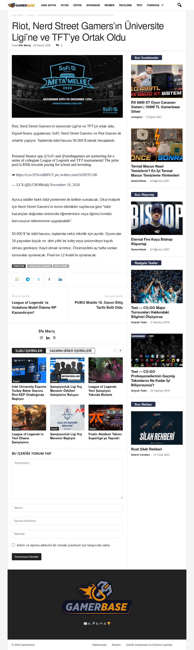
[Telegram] (27, 279)
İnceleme (125, 5)
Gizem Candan (140, 454)
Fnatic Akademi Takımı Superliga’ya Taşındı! (105, 436)
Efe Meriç (25, 45)
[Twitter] (38, 279)
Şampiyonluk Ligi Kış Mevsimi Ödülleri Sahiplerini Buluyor (66, 390)
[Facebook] (49, 279)
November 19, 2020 (65, 185)
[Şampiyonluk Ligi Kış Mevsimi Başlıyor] (67, 417)
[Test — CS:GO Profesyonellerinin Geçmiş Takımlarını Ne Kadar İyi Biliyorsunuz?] (157, 350)
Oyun (65, 5)
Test (139, 5)
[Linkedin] (60, 279)
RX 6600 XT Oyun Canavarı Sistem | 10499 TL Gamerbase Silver (155, 107)
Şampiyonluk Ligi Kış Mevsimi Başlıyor (66, 436)
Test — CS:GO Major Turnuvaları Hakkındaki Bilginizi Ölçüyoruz (150, 312)
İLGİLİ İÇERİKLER (29, 350)
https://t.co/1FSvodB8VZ (35, 175)
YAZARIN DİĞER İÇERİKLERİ (70, 350)
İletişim (116, 644)
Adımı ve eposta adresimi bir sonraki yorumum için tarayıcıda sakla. (63, 545)
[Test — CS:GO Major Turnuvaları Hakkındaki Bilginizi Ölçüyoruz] (157, 286)
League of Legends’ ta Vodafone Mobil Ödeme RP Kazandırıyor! (34, 307)
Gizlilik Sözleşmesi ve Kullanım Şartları (149, 644)
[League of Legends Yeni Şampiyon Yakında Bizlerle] (105, 370)
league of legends (40, 266)
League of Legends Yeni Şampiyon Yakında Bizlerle (102, 390)
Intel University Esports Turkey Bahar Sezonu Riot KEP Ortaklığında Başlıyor (29, 392)
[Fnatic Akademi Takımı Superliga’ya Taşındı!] (105, 417)
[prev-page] (114, 350)
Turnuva (153, 5)
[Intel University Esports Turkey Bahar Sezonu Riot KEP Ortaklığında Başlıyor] (29, 370)
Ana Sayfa (48, 5)
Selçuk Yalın (139, 322)
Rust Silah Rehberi (146, 449)
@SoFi (49, 156)
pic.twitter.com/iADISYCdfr (76, 175)
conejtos (136, 117)
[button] (179, 5)
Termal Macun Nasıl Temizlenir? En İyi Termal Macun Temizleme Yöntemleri (155, 171)
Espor (77, 5)
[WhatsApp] (16, 279)
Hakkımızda (99, 644)
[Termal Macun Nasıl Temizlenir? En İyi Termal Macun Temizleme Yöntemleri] (157, 145)
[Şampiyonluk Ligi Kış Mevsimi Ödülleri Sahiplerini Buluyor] (67, 370)
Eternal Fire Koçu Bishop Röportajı (151, 241)
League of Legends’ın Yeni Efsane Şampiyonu (28, 438)
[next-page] (120, 350)
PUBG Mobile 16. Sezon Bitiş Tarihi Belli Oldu (99, 305)
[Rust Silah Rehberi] (157, 428)
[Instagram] (42, 338)
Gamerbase (138, 180)
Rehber (109, 5)
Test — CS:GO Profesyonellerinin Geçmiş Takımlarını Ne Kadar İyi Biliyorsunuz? (153, 378)
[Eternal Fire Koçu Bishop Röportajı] (157, 218)
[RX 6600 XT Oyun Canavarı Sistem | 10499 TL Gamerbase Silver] (157, 81)
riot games (61, 266)
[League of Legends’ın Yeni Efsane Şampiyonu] (29, 417)
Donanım (93, 5)
